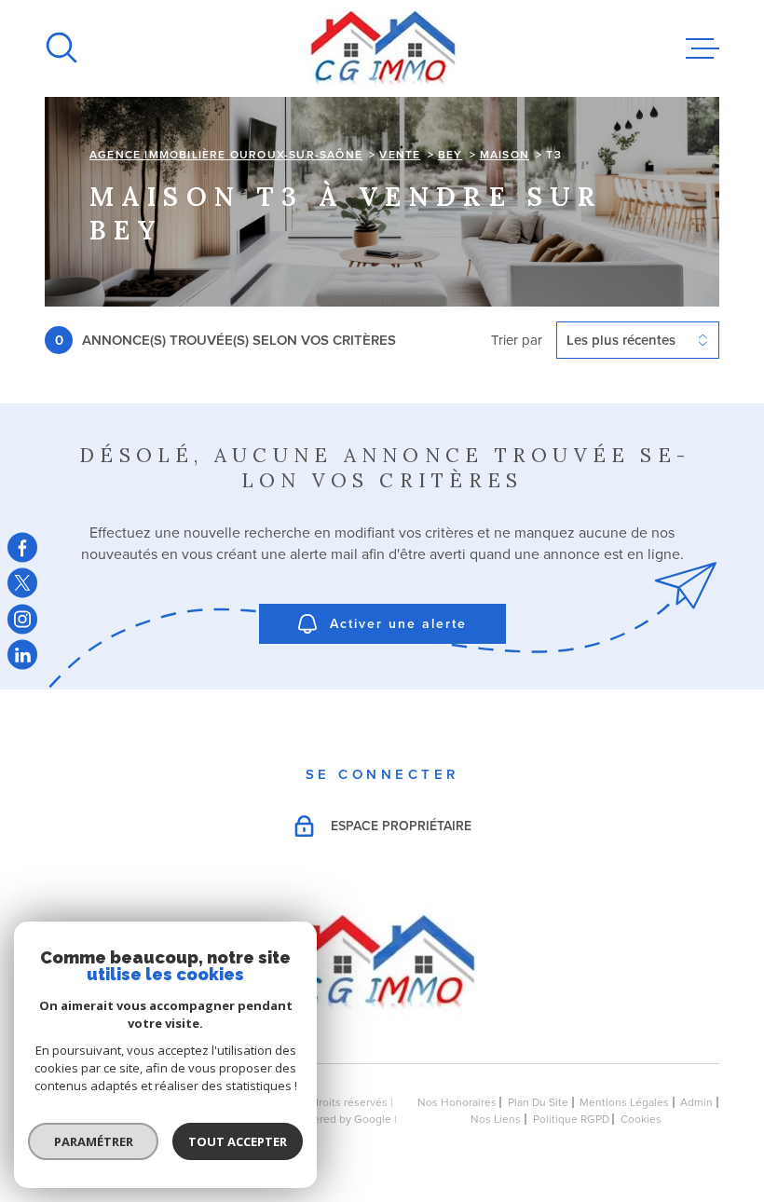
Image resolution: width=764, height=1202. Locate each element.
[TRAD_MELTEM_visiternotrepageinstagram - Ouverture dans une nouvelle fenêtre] (22, 619)
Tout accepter (237, 1141)
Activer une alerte (398, 625)
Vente (399, 154)
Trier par (516, 340)
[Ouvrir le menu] (702, 48)
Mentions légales (624, 1102)
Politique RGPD (571, 1119)
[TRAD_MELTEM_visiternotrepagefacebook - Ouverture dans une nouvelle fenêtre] (22, 547)
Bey (450, 154)
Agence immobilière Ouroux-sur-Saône (225, 154)
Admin (696, 1102)
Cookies (641, 1119)
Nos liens (496, 1119)
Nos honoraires (457, 1102)
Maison (504, 154)
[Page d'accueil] (382, 48)
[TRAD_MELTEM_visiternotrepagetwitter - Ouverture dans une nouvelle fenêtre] (22, 583)
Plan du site (538, 1102)
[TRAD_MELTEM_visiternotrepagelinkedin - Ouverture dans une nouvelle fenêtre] (22, 655)
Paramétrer (93, 1141)
